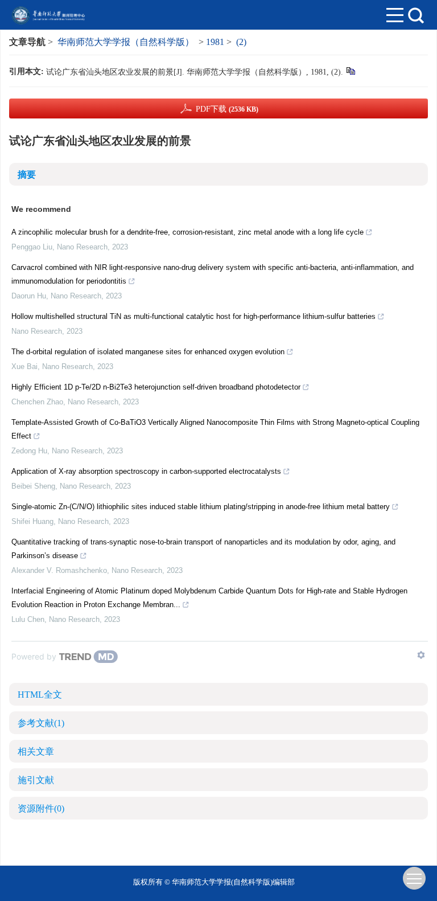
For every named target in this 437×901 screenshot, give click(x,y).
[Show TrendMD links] (421, 655)
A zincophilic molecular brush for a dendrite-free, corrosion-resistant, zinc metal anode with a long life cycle (187, 232)
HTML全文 (40, 694)
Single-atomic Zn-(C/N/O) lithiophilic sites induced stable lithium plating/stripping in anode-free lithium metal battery (200, 506)
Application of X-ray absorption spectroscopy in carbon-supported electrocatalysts (146, 471)
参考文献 (41, 723)
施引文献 (36, 780)
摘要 (27, 174)
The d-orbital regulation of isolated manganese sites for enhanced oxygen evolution (148, 351)
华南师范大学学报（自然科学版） (125, 42)
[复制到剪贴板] (350, 70)
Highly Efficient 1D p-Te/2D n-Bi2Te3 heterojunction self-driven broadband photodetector (155, 387)
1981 (215, 42)
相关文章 (36, 751)
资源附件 (41, 808)
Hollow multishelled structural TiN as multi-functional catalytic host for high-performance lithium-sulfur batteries (193, 316)
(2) (241, 42)
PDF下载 (227, 109)
